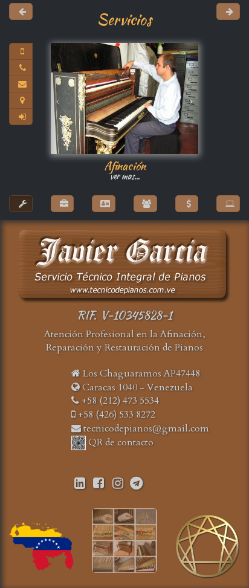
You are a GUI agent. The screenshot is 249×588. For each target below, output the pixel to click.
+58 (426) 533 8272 (115, 414)
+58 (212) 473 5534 (119, 400)
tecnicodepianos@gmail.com (146, 428)
